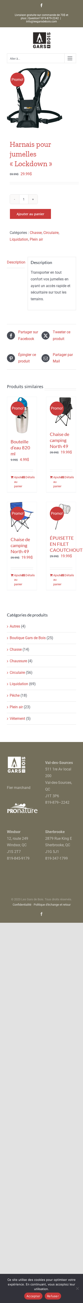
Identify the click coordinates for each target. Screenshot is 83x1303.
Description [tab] (16, 262)
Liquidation (19, 239)
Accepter (33, 1296)
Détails (29, 477)
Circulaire (51, 232)
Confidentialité (22, 904)
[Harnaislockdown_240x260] (41, 98)
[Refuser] (77, 1288)
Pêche (15, 695)
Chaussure (18, 661)
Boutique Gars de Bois (28, 638)
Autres (15, 626)
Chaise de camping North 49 (59, 440)
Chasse (36, 232)
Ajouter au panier (30, 214)
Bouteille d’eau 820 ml (20, 447)
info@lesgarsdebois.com (41, 21)
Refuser (53, 1296)
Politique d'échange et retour (52, 904)
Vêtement (17, 718)
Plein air (36, 239)
